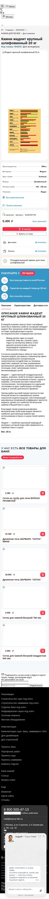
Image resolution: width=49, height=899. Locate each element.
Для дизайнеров (9, 735)
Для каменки (29, 33)
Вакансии (6, 791)
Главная (9, 30)
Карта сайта (7, 796)
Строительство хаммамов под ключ (20, 703)
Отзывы (5, 800)
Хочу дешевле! (39, 221)
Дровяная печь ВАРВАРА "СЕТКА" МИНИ (22, 540)
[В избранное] (4, 213)
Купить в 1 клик (26, 234)
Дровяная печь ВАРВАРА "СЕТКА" (22, 579)
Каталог (20, 30)
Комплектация (8, 726)
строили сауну (30, 340)
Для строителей (9, 739)
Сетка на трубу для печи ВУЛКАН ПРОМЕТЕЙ (21, 499)
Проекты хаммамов (11, 760)
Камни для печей (10, 33)
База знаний (7, 771)
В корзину (26, 229)
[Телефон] (1, 10)
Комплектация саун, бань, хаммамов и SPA (24, 731)
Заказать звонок (12, 813)
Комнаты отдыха (10, 764)
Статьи (5, 775)
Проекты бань (8, 747)
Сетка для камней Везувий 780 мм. (22, 618)
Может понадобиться (12, 457)
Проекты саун (8, 755)
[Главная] (2, 6)
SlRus (43, 166)
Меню (12, 7)
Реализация (7, 694)
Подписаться (36, 685)
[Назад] (3, 30)
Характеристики (22, 305)
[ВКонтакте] (5, 830)
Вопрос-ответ (8, 780)
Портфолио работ (10, 751)
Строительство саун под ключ (17, 699)
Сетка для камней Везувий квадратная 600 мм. (24, 657)
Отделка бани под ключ (13, 707)
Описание (6, 305)
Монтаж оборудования (13, 719)
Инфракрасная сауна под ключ (17, 711)
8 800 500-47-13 (16, 809)
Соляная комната (10, 715)
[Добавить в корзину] (42, 493)
